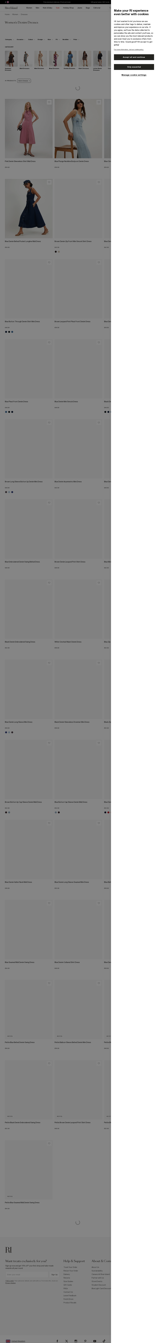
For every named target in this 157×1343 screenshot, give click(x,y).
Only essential (134, 67)
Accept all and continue (134, 57)
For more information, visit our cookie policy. (129, 49)
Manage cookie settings (134, 75)
